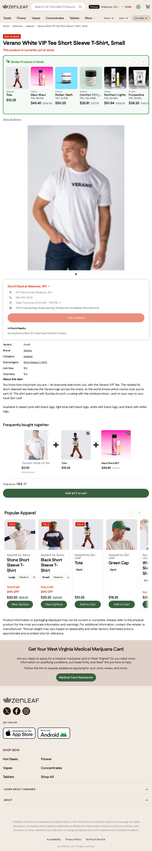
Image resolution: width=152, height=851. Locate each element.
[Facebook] (17, 711)
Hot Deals (10, 759)
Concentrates (55, 18)
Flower (21, 18)
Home (6, 26)
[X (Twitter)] (7, 711)
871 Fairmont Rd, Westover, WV (34, 292)
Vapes (36, 18)
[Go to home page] (76, 700)
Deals (7, 18)
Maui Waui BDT (110, 463)
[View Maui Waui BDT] (116, 445)
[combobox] (56, 7)
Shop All (47, 776)
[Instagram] (26, 711)
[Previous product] (131, 512)
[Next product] (139, 512)
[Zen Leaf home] (15, 6)
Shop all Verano (12, 119)
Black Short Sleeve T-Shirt (51, 565)
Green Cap (119, 563)
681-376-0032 (24, 297)
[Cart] (148, 7)
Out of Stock (76, 318)
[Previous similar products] (135, 62)
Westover (18, 26)
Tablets (74, 18)
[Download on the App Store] (19, 733)
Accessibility (54, 839)
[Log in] (138, 7)
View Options (20, 604)
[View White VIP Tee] (36, 445)
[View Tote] (76, 445)
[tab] (76, 274)
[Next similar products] (143, 62)
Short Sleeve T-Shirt (35, 362)
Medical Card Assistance (76, 677)
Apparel (30, 26)
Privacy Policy (73, 839)
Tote (64, 463)
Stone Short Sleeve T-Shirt (18, 565)
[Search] (80, 7)
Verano (28, 350)
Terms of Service (95, 839)
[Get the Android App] (54, 733)
